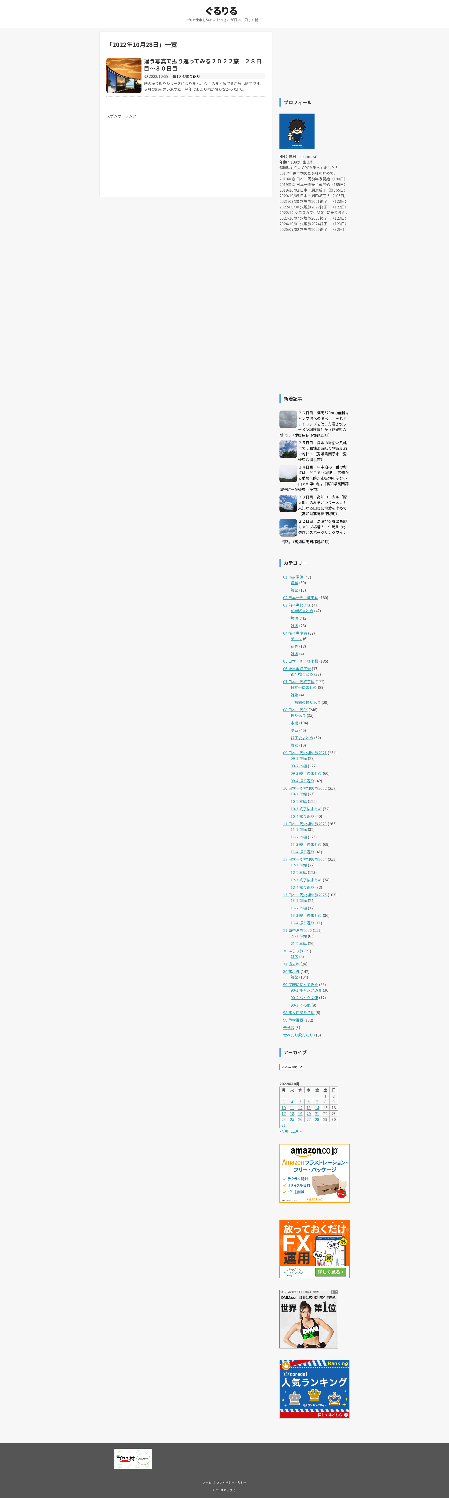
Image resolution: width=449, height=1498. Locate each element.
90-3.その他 (301, 1005)
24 (284, 1119)
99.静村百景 (293, 1020)
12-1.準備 (299, 865)
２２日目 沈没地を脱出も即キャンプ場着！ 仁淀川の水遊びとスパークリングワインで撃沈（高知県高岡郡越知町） (313, 531)
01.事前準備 (293, 577)
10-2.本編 (299, 801)
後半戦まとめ (302, 674)
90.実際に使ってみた (300, 984)
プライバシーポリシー (231, 1482)
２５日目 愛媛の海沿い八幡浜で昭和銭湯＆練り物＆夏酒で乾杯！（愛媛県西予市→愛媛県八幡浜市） (322, 451)
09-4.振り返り (302, 780)
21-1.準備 (299, 936)
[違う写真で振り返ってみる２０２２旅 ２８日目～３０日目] (123, 75)
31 (284, 1125)
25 (292, 1119)
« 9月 (283, 1131)
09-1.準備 (299, 758)
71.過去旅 (291, 964)
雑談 (294, 590)
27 (309, 1119)
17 (284, 1113)
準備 (294, 730)
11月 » (296, 1131)
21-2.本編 (299, 943)
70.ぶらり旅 (293, 951)
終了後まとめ (302, 737)
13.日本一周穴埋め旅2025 (305, 894)
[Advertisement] (145, 151)
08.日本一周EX (295, 709)
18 (292, 1113)
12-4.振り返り (302, 887)
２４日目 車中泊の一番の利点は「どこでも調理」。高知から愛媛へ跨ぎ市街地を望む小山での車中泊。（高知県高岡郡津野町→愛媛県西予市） (314, 478)
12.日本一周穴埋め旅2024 (305, 859)
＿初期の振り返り (306, 702)
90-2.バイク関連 (304, 997)
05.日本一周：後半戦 (300, 661)
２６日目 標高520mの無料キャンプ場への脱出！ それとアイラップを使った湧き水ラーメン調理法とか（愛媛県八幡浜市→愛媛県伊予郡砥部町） (314, 424)
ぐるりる (221, 10)
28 (317, 1119)
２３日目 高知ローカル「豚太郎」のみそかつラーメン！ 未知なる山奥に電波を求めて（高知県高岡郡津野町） (324, 505)
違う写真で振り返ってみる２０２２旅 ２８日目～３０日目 (202, 64)
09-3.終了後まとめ (306, 773)
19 (300, 1113)
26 (300, 1119)
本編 (294, 723)
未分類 (288, 1027)
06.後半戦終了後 (297, 668)
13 (309, 1107)
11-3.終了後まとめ (306, 844)
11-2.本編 (299, 837)
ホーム (206, 1482)
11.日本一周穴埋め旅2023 (305, 823)
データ (296, 638)
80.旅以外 (291, 971)
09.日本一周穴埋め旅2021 (305, 752)
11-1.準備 (299, 829)
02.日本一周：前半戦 (300, 597)
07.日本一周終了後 (299, 681)
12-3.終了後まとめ (306, 880)
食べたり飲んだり (298, 1035)
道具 (294, 582)
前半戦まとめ (302, 610)
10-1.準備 (299, 794)
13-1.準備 (299, 900)
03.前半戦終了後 (297, 605)
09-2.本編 (299, 766)
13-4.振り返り (302, 923)
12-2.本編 (299, 872)
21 (317, 1113)
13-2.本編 (299, 908)
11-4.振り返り (302, 851)
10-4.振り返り (188, 76)
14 (317, 1107)
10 (284, 1107)
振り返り (298, 715)
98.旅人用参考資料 (299, 1012)
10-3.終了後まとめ (306, 809)
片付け (296, 618)
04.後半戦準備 (295, 633)
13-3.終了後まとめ (306, 915)
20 (309, 1113)
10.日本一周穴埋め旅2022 (305, 788)
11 (292, 1107)
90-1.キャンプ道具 (306, 990)
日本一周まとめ (304, 687)
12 (300, 1107)
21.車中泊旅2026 (297, 930)
